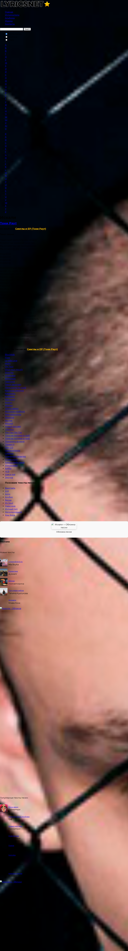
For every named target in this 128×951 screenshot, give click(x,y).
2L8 (7, 491)
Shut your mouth (14, 369)
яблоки (11, 581)
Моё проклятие (13, 414)
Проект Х (9, 444)
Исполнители (12, 15)
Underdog (10, 375)
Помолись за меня (14, 441)
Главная (9, 12)
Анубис (9, 497)
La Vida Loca (11, 360)
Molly (7, 363)
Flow (7, 357)
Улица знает (11, 465)
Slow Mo (9, 372)
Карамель (10, 393)
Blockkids (10, 354)
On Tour (9, 366)
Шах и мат (10, 474)
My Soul (9, 503)
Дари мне (10, 506)
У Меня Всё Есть (15, 562)
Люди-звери (11, 408)
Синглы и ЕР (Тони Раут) (30, 228)
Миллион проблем (15, 411)
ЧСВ (7, 471)
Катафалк (10, 396)
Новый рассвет (13, 426)
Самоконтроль (12, 450)
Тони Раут (8, 223)
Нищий (9, 423)
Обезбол (9, 429)
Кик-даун (10, 399)
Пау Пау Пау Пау (13, 432)
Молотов (9, 417)
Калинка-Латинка (14, 390)
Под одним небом (16, 590)
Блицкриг (10, 378)
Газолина (10, 381)
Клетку (8, 402)
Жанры (9, 21)
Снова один (11, 459)
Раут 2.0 (9, 447)
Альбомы (10, 18)
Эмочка (9, 477)
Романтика (13, 571)
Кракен (9, 405)
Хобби (8, 468)
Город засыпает (13, 384)
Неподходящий (13, 512)
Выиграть (10, 488)
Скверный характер (15, 456)
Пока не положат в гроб (17, 435)
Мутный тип (11, 509)
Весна (8, 500)
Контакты (10, 24)
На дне (8, 420)
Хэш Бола (10, 515)
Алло (7, 494)
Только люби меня (14, 462)
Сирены (9, 453)
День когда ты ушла (15, 387)
